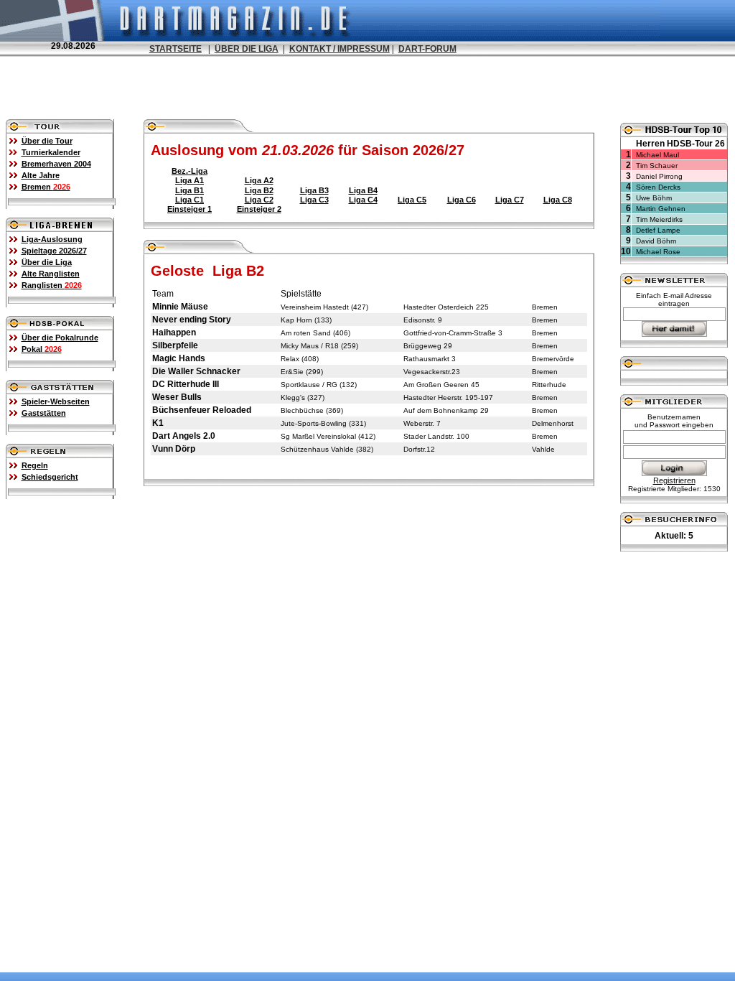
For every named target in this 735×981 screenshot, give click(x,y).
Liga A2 (259, 180)
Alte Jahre (41, 175)
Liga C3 (314, 199)
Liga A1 (189, 180)
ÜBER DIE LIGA (246, 49)
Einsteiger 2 (259, 209)
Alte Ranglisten (51, 273)
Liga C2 (259, 199)
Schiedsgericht (50, 477)
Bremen (46, 186)
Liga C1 (189, 199)
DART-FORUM (427, 49)
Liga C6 (461, 199)
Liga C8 (557, 199)
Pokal (42, 349)
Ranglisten (52, 285)
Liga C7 (509, 199)
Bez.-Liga (189, 171)
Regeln (35, 465)
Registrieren (674, 480)
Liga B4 (363, 190)
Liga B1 (189, 190)
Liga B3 (314, 190)
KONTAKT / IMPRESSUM (339, 49)
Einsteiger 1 (189, 209)
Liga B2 (259, 190)
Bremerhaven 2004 (56, 163)
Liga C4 (363, 199)
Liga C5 (412, 199)
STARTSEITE (175, 49)
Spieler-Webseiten (56, 401)
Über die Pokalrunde (60, 337)
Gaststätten (44, 413)
